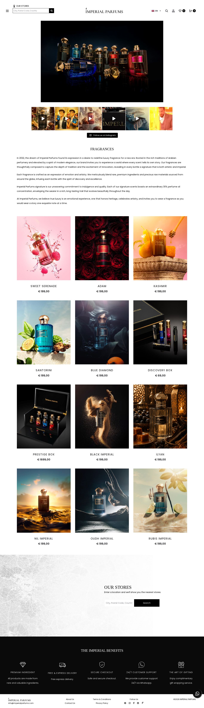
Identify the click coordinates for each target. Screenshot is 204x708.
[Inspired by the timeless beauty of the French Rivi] (43, 118)
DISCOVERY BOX (160, 370)
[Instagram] (130, 703)
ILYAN (160, 454)
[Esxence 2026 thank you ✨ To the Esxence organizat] (113, 118)
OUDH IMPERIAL (102, 538)
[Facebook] (133, 703)
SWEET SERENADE (44, 286)
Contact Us (70, 703)
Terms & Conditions (102, 699)
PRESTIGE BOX (44, 454)
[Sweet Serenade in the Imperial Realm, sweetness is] (90, 118)
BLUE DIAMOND (102, 370)
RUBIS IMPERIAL (160, 538)
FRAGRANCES (102, 149)
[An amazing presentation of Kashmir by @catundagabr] (161, 118)
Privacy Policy (102, 703)
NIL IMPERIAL (43, 538)
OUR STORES (22, 5)
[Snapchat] (138, 703)
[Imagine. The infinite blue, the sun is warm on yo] (137, 118)
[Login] (173, 10)
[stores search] (51, 10)
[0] (180, 10)
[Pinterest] (125, 703)
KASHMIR (160, 286)
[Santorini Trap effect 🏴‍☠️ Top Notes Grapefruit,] (66, 118)
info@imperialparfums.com (21, 703)
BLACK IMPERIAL (102, 454)
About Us (70, 699)
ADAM (102, 286)
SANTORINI (44, 370)
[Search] (166, 10)
